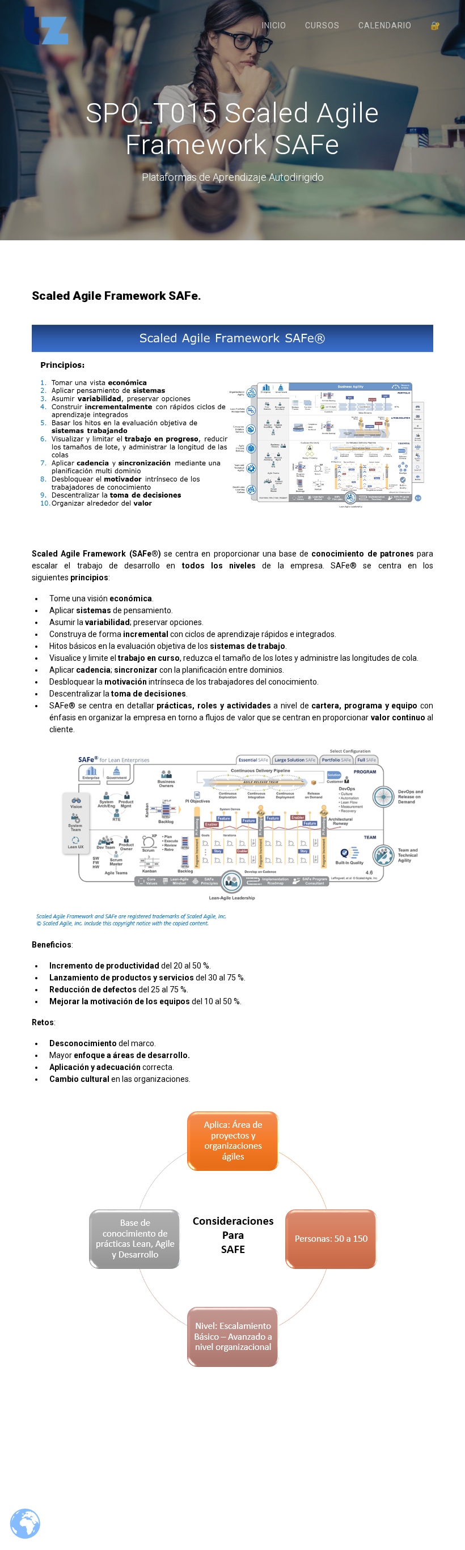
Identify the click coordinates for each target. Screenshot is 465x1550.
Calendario (385, 25)
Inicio (274, 25)
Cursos (322, 25)
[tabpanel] (232, 850)
